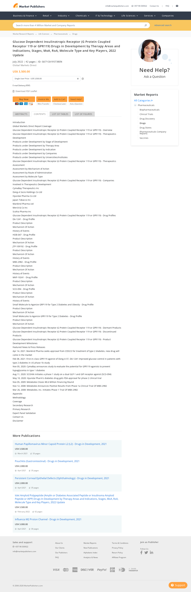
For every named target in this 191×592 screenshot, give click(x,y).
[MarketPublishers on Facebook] (141, 553)
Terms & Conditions (120, 543)
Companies (168, 15)
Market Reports (90, 543)
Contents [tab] (40, 114)
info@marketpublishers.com (117, 6)
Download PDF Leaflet (26, 91)
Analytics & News (91, 557)
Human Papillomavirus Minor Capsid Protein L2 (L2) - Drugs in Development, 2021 (61, 444)
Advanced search (163, 25)
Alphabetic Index (90, 552)
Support (179, 585)
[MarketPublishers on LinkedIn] (151, 553)
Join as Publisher (149, 542)
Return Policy (117, 552)
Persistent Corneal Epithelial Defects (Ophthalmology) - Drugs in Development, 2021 (62, 478)
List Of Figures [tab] (83, 114)
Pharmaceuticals (146, 105)
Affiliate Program (119, 557)
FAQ (167, 6)
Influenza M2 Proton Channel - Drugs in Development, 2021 (48, 519)
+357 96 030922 (140, 6)
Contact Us (154, 6)
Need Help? (76, 99)
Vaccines (144, 138)
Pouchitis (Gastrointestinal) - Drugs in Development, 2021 (47, 461)
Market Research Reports (23, 34)
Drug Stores (145, 127)
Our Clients (59, 548)
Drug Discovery (147, 118)
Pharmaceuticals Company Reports (153, 132)
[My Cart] (177, 5)
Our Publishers (61, 552)
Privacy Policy (117, 548)
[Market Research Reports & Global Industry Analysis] (29, 5)
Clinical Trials (146, 114)
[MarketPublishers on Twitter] (146, 553)
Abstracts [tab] (21, 114)
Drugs (143, 123)
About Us (59, 543)
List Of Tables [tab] (60, 114)
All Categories (142, 100)
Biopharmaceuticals (150, 109)
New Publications (91, 548)
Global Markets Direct (25, 65)
